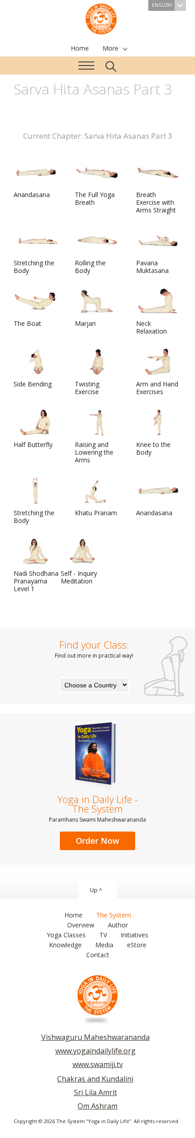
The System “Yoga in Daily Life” (101, 18)
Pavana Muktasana (152, 267)
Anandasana (32, 194)
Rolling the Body (90, 267)
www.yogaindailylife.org (95, 1051)
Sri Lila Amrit (95, 1092)
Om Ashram (97, 1106)
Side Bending (33, 384)
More (110, 48)
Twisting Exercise (87, 388)
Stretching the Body (34, 267)
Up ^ (96, 890)
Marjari (85, 323)
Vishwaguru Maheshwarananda (95, 1037)
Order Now (97, 840)
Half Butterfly (33, 444)
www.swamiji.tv (98, 1064)
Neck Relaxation (151, 327)
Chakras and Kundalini (95, 1079)
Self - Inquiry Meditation (79, 577)
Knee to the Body (153, 448)
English (162, 5)
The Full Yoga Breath (95, 198)
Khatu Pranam (96, 512)
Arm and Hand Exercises (157, 388)
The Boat (27, 323)
